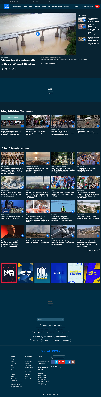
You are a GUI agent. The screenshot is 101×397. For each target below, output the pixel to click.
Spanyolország (51, 332)
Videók (13, 376)
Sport (53, 190)
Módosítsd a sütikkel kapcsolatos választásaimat (43, 383)
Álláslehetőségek (42, 375)
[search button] (50, 2)
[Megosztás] (9, 69)
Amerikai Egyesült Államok (58, 166)
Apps (26, 369)
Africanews (27, 374)
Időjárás (27, 363)
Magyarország (5, 238)
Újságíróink (14, 380)
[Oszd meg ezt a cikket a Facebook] (2, 69)
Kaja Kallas (56, 340)
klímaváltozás (48, 336)
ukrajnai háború (38, 332)
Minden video (92, 250)
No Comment (5, 129)
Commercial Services (43, 361)
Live (97, 6)
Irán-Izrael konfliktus (42, 329)
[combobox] (58, 2)
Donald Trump (63, 332)
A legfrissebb (17, 6)
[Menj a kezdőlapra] (6, 6)
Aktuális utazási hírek (32, 166)
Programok (14, 378)
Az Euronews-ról (42, 359)
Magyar (4, 1)
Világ (30, 6)
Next (49, 6)
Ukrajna (37, 336)
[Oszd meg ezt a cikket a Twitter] (6, 69)
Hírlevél (55, 366)
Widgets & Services (30, 372)
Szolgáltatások (28, 356)
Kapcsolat (40, 373)
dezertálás (66, 340)
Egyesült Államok (61, 336)
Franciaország (36, 340)
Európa (25, 6)
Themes (13, 356)
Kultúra (54, 6)
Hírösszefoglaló (28, 361)
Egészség (66, 6)
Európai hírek (5, 166)
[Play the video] (38, 34)
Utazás (44, 6)
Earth (60, 6)
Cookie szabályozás (43, 367)
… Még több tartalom (49, 63)
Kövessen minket (29, 367)
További (40, 356)
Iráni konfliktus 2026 (58, 329)
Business (37, 6)
